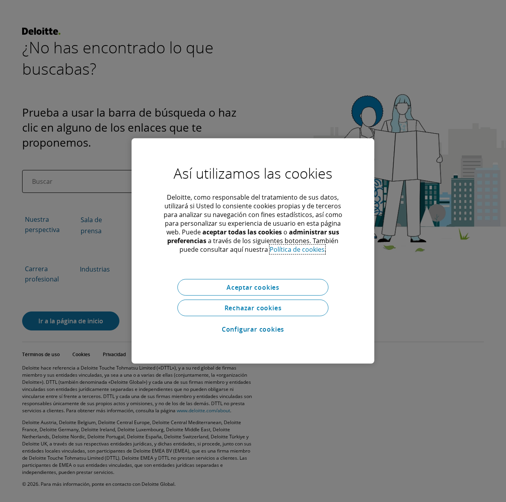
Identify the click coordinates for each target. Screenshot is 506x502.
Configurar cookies (253, 329)
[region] (253, 251)
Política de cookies (297, 249)
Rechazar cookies (253, 308)
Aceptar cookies (253, 287)
